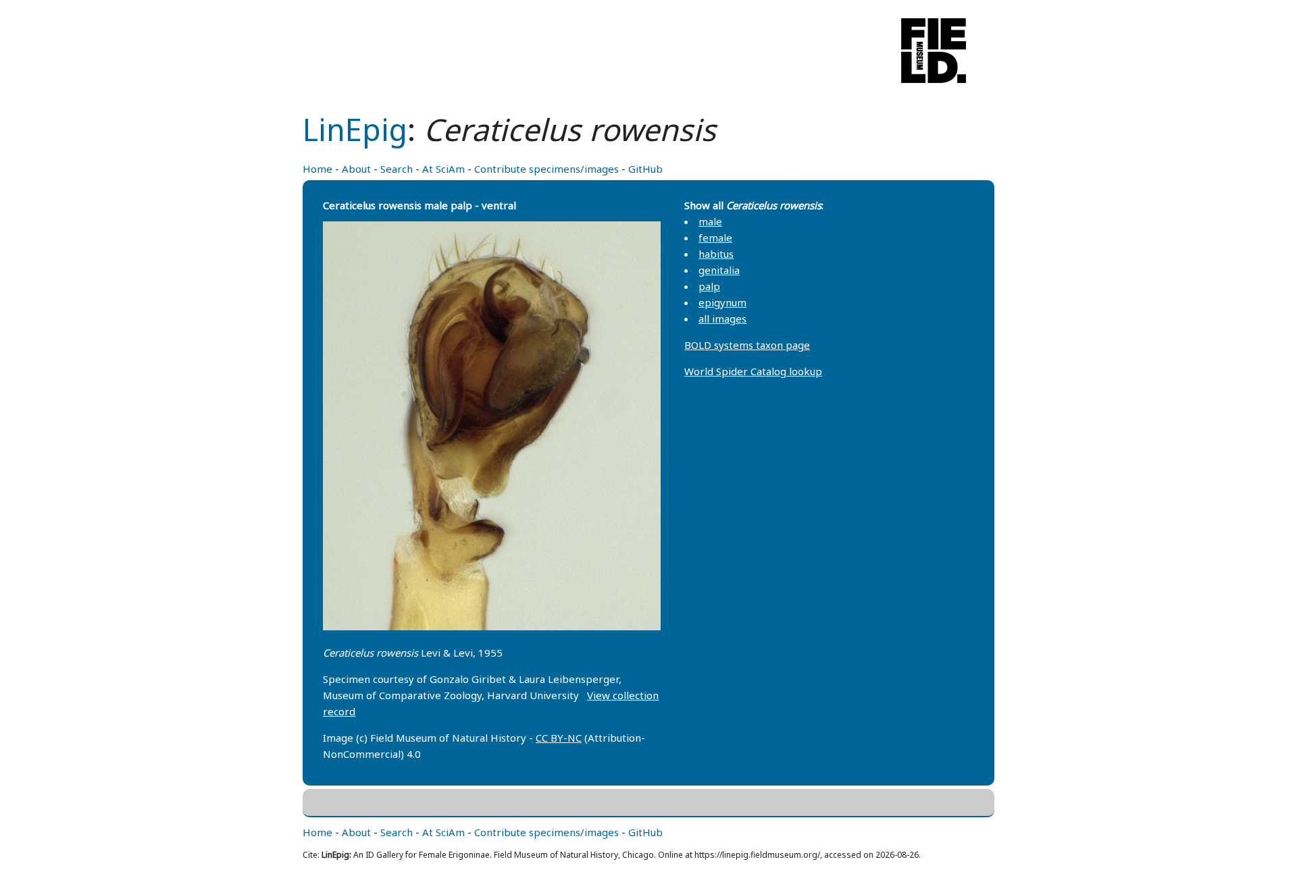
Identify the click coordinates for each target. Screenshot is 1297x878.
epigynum (722, 302)
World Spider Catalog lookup (753, 371)
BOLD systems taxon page (747, 345)
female (715, 237)
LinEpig (355, 129)
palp (709, 286)
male (710, 221)
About (356, 168)
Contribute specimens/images (546, 168)
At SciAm (443, 168)
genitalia (719, 270)
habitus (716, 253)
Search (396, 168)
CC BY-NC (559, 737)
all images (722, 318)
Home (317, 168)
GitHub (645, 168)
